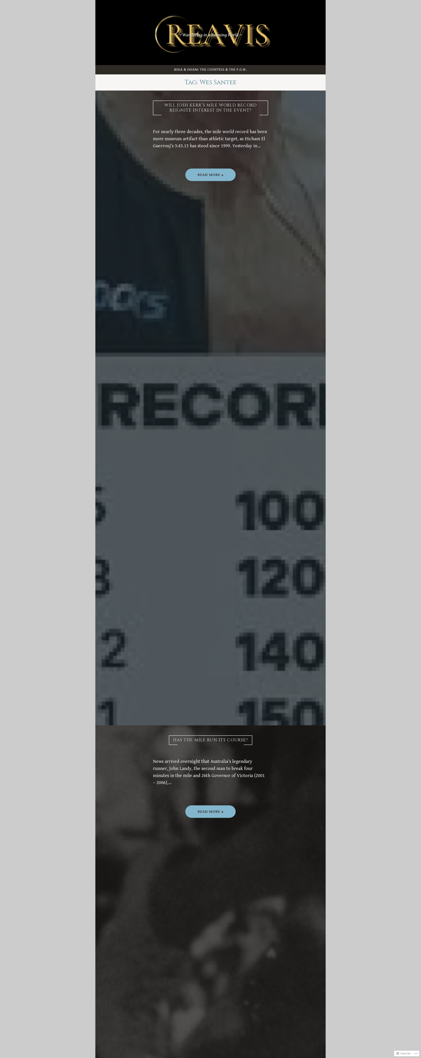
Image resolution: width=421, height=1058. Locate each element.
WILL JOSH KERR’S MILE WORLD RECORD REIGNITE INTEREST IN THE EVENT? (210, 107)
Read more (203, 176)
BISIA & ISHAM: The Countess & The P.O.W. (210, 70)
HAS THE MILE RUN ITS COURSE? (210, 740)
